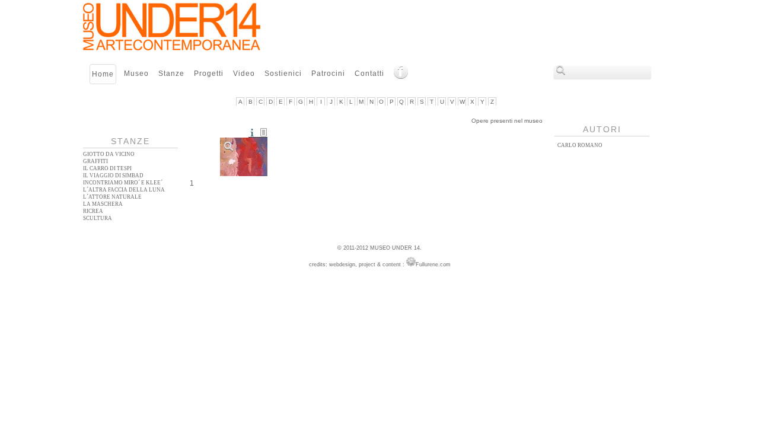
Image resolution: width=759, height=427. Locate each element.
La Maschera (103, 204)
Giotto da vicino (109, 154)
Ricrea (93, 211)
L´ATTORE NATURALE (112, 197)
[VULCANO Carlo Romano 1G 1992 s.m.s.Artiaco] (243, 157)
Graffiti (95, 161)
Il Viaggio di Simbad (113, 176)
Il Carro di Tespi (107, 168)
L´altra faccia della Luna (124, 190)
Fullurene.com (433, 264)
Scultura (97, 218)
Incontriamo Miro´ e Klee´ (122, 183)
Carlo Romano (579, 145)
